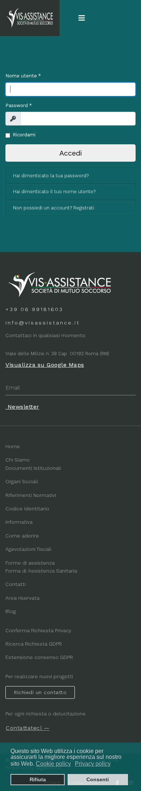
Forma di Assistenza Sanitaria (41, 571)
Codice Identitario (27, 508)
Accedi (70, 153)
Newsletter (22, 406)
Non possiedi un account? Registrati (53, 207)
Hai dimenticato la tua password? (51, 175)
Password (18, 105)
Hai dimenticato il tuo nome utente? (54, 191)
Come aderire (22, 536)
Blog (10, 611)
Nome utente (23, 75)
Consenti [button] (97, 779)
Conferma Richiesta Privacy (38, 630)
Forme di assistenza (30, 563)
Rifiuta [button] (38, 779)
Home (12, 446)
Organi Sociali (21, 481)
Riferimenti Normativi (30, 495)
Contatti (15, 584)
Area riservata (22, 598)
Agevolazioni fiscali (28, 549)
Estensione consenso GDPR (39, 657)
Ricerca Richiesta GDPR (33, 644)
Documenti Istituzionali (33, 468)
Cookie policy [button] (53, 764)
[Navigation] (81, 18)
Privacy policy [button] (93, 764)
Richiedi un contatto (40, 692)
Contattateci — (28, 727)
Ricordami (24, 134)
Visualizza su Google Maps (44, 364)
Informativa (19, 522)
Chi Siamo (17, 460)
